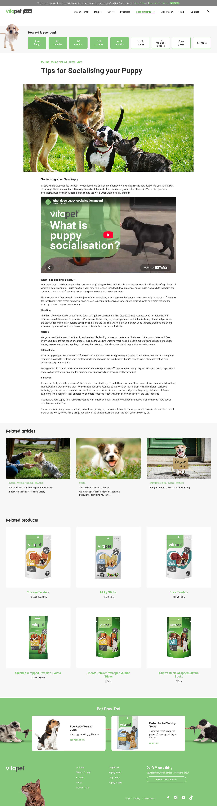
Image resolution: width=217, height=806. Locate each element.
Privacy (137, 799)
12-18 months (140, 43)
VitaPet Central (144, 11)
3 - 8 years (181, 43)
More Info (154, 743)
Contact (194, 11)
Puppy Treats (115, 782)
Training (45, 62)
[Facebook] (168, 797)
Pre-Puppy (37, 43)
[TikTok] (191, 797)
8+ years (202, 42)
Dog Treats (114, 777)
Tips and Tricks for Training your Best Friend (31, 487)
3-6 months (99, 43)
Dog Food (113, 767)
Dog (96, 11)
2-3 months (78, 43)
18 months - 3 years (161, 43)
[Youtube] (183, 797)
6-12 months (119, 43)
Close (174, 3)
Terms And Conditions (158, 3)
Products (125, 11)
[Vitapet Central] (19, 13)
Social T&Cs (82, 787)
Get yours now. (77, 740)
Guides (72, 62)
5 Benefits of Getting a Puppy (94, 487)
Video (79, 62)
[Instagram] (175, 797)
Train (182, 11)
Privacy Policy (139, 3)
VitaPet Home (81, 11)
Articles (80, 767)
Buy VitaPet (167, 11)
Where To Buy (83, 772)
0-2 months (58, 43)
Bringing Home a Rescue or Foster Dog (170, 487)
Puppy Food (114, 772)
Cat (110, 11)
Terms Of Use (149, 799)
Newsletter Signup (166, 779)
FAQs (79, 782)
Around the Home (59, 62)
